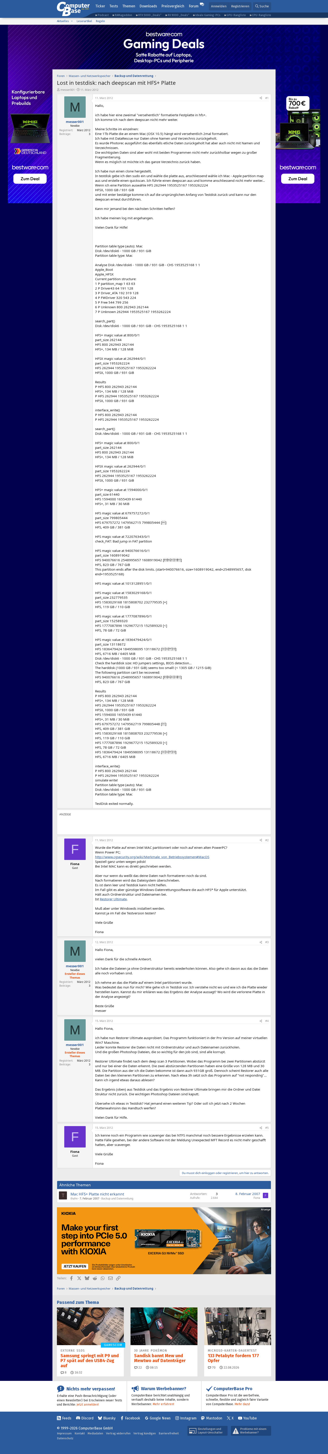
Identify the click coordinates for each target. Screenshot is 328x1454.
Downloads (148, 6)
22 (139, 1367)
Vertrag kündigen (144, 1433)
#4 (267, 1021)
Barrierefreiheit (169, 1433)
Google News (160, 1418)
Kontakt (80, 1433)
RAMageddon (123, 15)
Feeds (66, 1418)
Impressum (64, 1433)
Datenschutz (65, 1438)
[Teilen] (261, 98)
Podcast (103, 15)
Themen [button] (128, 6)
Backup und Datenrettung (117, 1198)
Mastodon (214, 1418)
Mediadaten (95, 1433)
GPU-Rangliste (236, 15)
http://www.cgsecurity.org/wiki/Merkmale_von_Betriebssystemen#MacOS (152, 857)
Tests (113, 6)
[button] (72, 21)
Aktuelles (63, 21)
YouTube (250, 1418)
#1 (267, 98)
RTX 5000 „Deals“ (149, 15)
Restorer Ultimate (113, 899)
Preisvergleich (172, 6)
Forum (194, 6)
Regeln (100, 21)
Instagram (188, 1418)
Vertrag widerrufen (118, 1433)
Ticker (100, 6)
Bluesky (109, 1418)
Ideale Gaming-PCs (207, 15)
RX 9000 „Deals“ (178, 15)
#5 (267, 1128)
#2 (267, 840)
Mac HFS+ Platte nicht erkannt (97, 1194)
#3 (267, 942)
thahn (74, 1198)
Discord (87, 1418)
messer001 (67, 90)
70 (213, 1367)
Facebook (132, 1418)
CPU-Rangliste (261, 15)
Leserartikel (84, 21)
